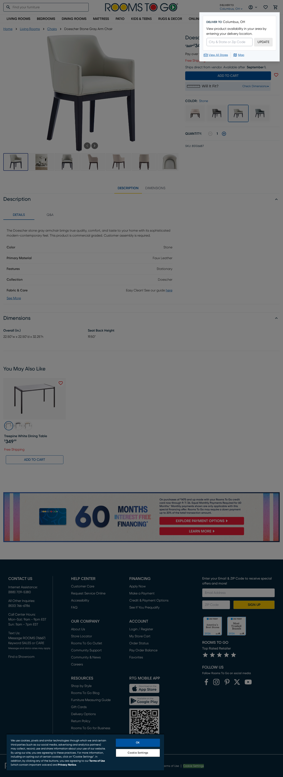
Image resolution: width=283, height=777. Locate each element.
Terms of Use (97, 761)
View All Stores (218, 55)
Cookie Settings (138, 753)
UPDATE (263, 42)
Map (241, 55)
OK (138, 742)
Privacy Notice (67, 765)
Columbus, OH (234, 22)
